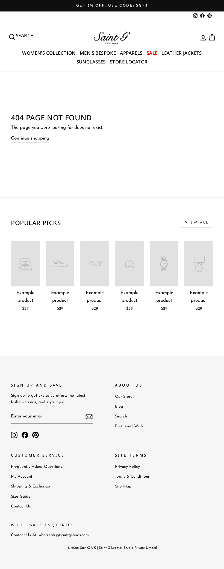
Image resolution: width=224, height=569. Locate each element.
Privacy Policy (127, 467)
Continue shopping (30, 138)
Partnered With (129, 426)
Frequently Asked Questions (36, 467)
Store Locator (129, 62)
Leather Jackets (181, 53)
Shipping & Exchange (30, 486)
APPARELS (131, 53)
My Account (21, 477)
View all (197, 222)
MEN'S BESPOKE (98, 53)
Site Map (123, 486)
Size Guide (21, 497)
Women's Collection (49, 53)
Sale (152, 53)
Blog (119, 407)
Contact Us (21, 506)
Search (121, 416)
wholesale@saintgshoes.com (64, 535)
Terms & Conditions (132, 477)
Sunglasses (91, 62)
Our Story (123, 397)
